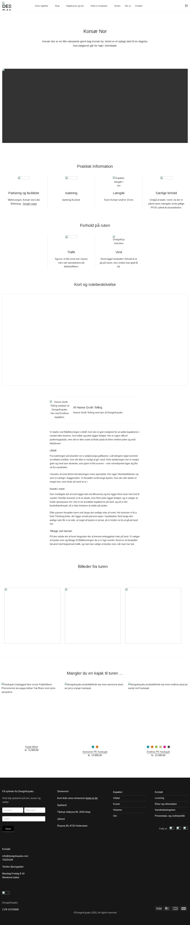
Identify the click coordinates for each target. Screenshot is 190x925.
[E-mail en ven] (97, 53)
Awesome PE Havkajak (95, 752)
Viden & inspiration (99, 6)
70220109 (7, 860)
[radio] (92, 746)
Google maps (30, 203)
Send (8, 828)
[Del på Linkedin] (100, 53)
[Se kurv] (186, 5)
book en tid (91, 798)
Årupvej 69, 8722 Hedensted (72, 826)
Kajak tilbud (31, 747)
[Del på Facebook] (89, 53)
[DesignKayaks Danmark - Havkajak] (16, 6)
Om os (128, 6)
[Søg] (180, 6)
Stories (117, 6)
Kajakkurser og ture (75, 6)
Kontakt (138, 6)
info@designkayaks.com (15, 856)
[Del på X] (93, 53)
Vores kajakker (41, 6)
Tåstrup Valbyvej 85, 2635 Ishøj (74, 812)
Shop (57, 6)
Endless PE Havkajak (158, 752)
